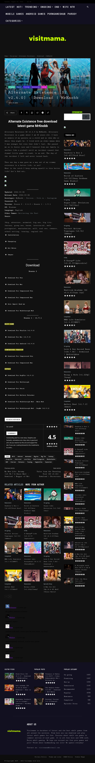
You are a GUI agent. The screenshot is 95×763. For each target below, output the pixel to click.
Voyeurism (48, 462)
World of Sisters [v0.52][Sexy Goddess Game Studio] (75, 178)
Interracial (18, 459)
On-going (13, 56)
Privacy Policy (41, 757)
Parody (72, 13)
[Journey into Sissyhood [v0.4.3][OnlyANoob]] (32, 547)
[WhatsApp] (32, 112)
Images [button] (10, 254)
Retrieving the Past (28, 213)
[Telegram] (42, 112)
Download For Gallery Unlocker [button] (21, 395)
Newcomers (8, 503)
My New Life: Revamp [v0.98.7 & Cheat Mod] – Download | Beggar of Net (17, 474)
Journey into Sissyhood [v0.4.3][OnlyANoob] (32, 561)
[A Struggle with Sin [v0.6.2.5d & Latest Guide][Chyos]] (68, 567)
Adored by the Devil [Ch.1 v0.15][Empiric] (82, 545)
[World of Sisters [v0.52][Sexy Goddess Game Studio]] (32, 494)
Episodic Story (48, 584)
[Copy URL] (48, 112)
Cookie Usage (80, 757)
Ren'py (44, 87)
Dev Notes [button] (12, 248)
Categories (13, 20)
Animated (28, 456)
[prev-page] (6, 596)
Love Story (27, 459)
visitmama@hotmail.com (49, 748)
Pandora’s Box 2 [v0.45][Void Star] (82, 429)
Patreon (30, 198)
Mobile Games (15, 13)
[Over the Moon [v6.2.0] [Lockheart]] (68, 581)
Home (6, 56)
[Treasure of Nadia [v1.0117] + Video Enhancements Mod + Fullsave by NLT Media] (39, 676)
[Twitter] (26, 112)
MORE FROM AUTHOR (34, 484)
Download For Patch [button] (16, 388)
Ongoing (46, 6)
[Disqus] (33, 632)
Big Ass (36, 456)
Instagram (52, 198)
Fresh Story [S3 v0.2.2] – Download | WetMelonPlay (23, 676)
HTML (25, 530)
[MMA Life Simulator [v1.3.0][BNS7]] (13, 547)
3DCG (13, 456)
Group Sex (9, 459)
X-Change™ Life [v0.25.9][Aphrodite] (30, 536)
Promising (26, 87)
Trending (31, 6)
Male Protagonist (38, 459)
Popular (19, 87)
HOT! (20, 6)
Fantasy (50, 456)
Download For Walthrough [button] (18, 382)
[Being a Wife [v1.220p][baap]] (32, 575)
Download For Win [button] (15, 278)
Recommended (36, 87)
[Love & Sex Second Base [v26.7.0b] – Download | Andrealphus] (52, 547)
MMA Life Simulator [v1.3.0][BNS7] (81, 486)
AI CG (29, 1)
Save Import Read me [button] (16, 304)
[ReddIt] (37, 112)
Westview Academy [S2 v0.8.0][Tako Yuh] (51, 536)
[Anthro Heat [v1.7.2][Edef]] (13, 575)
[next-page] (9, 596)
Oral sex (13, 462)
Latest (10, 6)
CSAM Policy (68, 757)
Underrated (52, 87)
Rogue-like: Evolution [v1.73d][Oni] (52, 508)
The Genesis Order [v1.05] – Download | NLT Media (52, 690)
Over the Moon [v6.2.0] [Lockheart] (81, 581)
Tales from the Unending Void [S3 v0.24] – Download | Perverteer (49, 474)
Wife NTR (69, 6)
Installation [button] (13, 235)
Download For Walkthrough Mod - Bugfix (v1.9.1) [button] (28, 408)
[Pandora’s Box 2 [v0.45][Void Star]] (13, 494)
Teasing (29, 462)
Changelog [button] (12, 241)
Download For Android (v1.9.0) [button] (21, 344)
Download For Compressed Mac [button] (20, 297)
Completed (8, 556)
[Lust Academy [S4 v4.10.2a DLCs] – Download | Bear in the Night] (9, 688)
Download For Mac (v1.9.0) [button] (19, 337)
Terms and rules (55, 757)
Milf (7, 462)
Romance (21, 462)
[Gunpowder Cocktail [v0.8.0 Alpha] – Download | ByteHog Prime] (9, 701)
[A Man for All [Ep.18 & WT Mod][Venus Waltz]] (52, 575)
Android (20, 456)
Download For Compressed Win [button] (20, 291)
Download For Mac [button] (15, 284)
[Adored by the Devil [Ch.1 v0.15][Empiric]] (68, 544)
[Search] (86, 117)
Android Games (35, 13)
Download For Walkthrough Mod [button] (21, 311)
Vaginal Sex (38, 462)
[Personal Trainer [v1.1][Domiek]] (39, 701)
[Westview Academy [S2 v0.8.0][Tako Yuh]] (52, 522)
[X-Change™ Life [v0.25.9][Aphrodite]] (32, 522)
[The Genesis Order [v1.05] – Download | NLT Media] (39, 690)
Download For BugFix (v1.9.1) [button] (21, 375)
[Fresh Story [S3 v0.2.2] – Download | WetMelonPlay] (9, 676)
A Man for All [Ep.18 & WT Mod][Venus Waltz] (51, 589)
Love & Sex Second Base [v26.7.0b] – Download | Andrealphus (77, 351)
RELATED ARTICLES (14, 484)
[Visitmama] (47, 39)
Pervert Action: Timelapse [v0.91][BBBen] (12, 536)
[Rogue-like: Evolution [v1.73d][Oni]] (52, 494)
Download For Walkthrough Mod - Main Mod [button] (26, 402)
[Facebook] (21, 112)
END (57, 6)
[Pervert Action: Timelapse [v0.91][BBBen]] (13, 522)
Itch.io (40, 198)
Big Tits (43, 456)
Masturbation (51, 459)
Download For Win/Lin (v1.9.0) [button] (21, 330)
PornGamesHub (57, 13)
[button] (87, 7)
